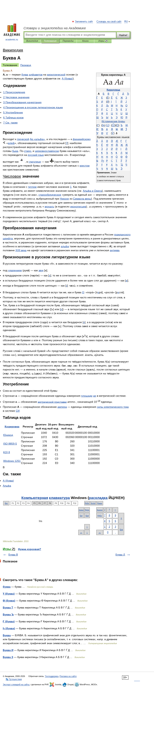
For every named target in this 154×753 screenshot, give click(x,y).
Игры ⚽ (103, 41)
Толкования (50, 41)
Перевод (25, 65)
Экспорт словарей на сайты (16, 684)
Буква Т (8, 607)
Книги (85, 41)
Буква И (8, 650)
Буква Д (120, 554)
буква (7, 586)
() (67, 78)
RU (126, 21)
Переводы (68, 41)
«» (37, 139)
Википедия (32, 41)
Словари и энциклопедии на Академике (54, 28)
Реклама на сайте (68, 676)
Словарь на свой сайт (109, 21)
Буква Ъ (8, 614)
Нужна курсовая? (29, 549)
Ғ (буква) (9, 621)
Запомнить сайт (84, 21)
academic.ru (11, 39)
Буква (7, 635)
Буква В (13, 554)
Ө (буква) (9, 600)
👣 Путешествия (14, 679)
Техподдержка (51, 676)
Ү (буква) (9, 593)
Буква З (8, 657)
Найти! (123, 35)
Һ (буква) (9, 628)
